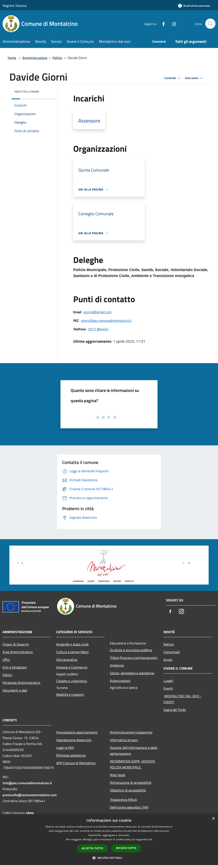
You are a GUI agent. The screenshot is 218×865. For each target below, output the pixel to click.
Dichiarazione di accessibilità (130, 782)
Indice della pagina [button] (26, 92)
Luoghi (168, 680)
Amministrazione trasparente (131, 732)
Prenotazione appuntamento (77, 732)
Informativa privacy (124, 739)
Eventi (168, 688)
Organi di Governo (16, 644)
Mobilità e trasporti (70, 694)
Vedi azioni (192, 78)
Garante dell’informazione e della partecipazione (133, 750)
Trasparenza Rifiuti (123, 799)
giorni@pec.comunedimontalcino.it (106, 320)
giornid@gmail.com (98, 312)
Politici (57, 57)
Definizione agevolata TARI (129, 807)
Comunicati (172, 651)
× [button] (213, 818)
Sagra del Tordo (175, 709)
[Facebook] (162, 23)
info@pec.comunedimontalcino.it (27, 783)
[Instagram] (172, 23)
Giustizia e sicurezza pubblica (131, 650)
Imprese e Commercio (71, 667)
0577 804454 (98, 329)
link (150, 839)
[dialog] (109, 839)
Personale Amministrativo (21, 682)
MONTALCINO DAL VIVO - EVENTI (183, 699)
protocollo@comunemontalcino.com (30, 794)
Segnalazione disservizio (73, 739)
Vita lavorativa (66, 659)
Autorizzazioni (120, 680)
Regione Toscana (15, 5)
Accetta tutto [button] (92, 848)
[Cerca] (210, 24)
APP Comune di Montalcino (75, 762)
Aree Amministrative (18, 651)
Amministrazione (34, 57)
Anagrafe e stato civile (72, 644)
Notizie (169, 644)
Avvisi (168, 659)
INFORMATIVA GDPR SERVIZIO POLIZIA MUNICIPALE (132, 764)
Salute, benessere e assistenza (132, 673)
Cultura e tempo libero (72, 651)
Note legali (117, 774)
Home (12, 57)
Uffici (6, 659)
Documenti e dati (15, 690)
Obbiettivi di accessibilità (128, 790)
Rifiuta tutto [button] (126, 848)
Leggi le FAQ (65, 747)
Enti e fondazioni (15, 667)
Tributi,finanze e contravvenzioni (133, 657)
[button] (109, 858)
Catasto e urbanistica (71, 680)
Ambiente (117, 665)
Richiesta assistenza (71, 755)
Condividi (170, 78)
